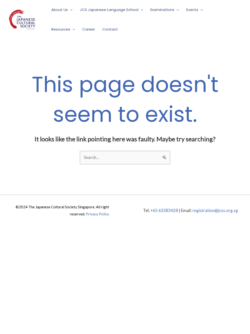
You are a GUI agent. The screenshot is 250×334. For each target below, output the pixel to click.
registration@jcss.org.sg (215, 210)
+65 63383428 (164, 210)
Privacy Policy (97, 214)
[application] (70, 10)
